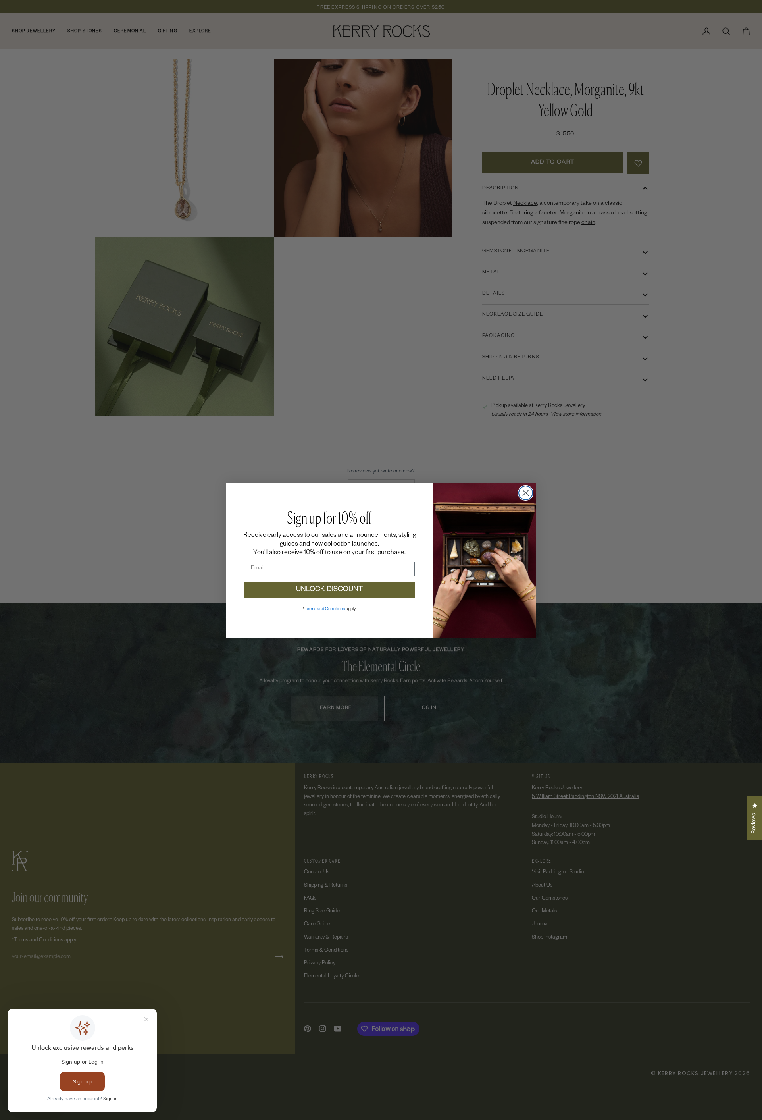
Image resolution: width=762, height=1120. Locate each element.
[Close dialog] (526, 493)
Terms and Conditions (324, 609)
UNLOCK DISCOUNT (329, 590)
